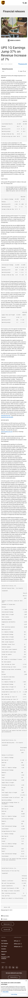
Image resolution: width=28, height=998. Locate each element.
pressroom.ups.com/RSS (7, 417)
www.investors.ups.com (6, 431)
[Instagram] (9, 968)
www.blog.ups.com (5, 415)
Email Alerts (6, 916)
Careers (6, 929)
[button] (23, 2)
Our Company (4, 943)
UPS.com (17, 941)
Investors (3, 949)
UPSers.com (18, 943)
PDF (25, 71)
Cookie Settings (14, 994)
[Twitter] (6, 968)
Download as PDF (23, 64)
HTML (21, 71)
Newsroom (7, 924)
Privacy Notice (5, 991)
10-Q (3, 71)
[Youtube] (16, 968)
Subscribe (13, 977)
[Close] (26, 980)
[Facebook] (2, 968)
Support (3, 954)
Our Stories (4, 940)
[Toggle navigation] (26, 2)
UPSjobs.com (18, 946)
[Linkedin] (13, 968)
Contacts (5, 919)
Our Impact (4, 946)
